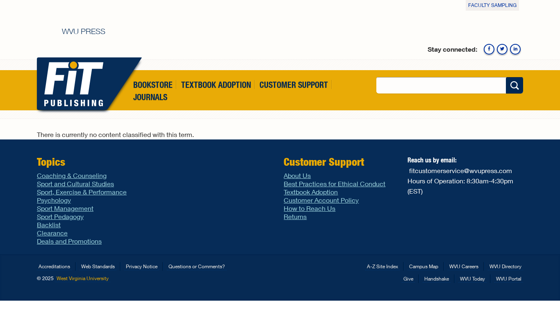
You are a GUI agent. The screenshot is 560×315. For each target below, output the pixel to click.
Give (408, 279)
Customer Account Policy (321, 200)
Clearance (52, 233)
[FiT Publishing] (72, 83)
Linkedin (515, 49)
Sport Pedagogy (60, 216)
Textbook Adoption (216, 85)
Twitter (502, 49)
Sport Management (65, 208)
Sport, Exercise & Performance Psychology (82, 196)
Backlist (49, 224)
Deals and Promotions (69, 241)
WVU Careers (463, 266)
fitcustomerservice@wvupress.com (460, 170)
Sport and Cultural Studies (75, 183)
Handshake (436, 279)
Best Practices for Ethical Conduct (334, 183)
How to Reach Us (309, 208)
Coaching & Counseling (72, 175)
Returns (295, 216)
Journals (150, 97)
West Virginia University (83, 278)
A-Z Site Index (382, 266)
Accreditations (54, 266)
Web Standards (98, 266)
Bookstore (153, 85)
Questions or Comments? (196, 266)
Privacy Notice (141, 266)
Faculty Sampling (492, 5)
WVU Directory (505, 266)
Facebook (489, 49)
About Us (297, 175)
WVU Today (472, 279)
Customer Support (294, 85)
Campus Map (423, 266)
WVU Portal (508, 279)
